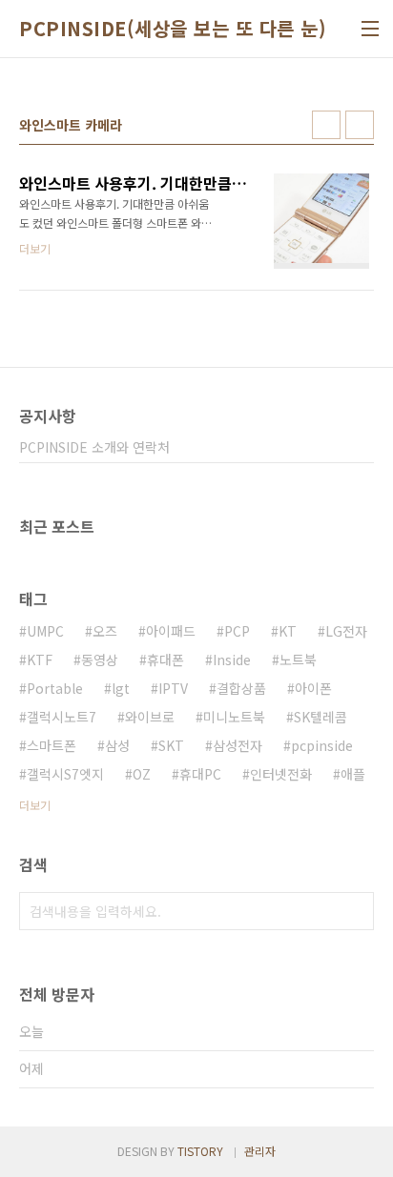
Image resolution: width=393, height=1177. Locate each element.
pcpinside (322, 745)
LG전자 (346, 630)
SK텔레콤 (320, 716)
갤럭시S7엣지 (65, 773)
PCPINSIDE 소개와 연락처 (94, 447)
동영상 (99, 659)
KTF (39, 659)
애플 (353, 773)
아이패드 (171, 630)
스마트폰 (51, 745)
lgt (121, 688)
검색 (355, 911)
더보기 (35, 805)
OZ (142, 773)
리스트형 (359, 125)
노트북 (298, 659)
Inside (232, 659)
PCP (237, 630)
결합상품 (241, 688)
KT (288, 630)
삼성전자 (237, 745)
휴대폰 (165, 659)
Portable (55, 688)
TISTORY (200, 1151)
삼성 (117, 745)
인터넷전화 (281, 773)
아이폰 (313, 688)
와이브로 (150, 716)
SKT (171, 745)
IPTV (173, 688)
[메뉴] (370, 28)
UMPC (45, 630)
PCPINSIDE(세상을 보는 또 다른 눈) (172, 28)
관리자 (260, 1151)
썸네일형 (326, 125)
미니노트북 (234, 716)
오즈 (105, 630)
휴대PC (200, 773)
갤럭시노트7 (61, 716)
